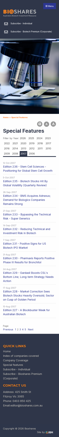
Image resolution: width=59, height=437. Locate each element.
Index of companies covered (21, 355)
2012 (31, 148)
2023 (48, 138)
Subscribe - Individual (16, 369)
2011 (40, 148)
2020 (23, 143)
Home (7, 351)
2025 (31, 138)
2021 (15, 143)
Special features (13, 364)
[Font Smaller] (46, 124)
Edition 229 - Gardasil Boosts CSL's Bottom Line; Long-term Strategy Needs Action (28, 277)
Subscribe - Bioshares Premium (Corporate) (22, 376)
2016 (7, 148)
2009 (7, 153)
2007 (23, 153)
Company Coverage (15, 360)
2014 (15, 148)
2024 (40, 138)
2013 (23, 148)
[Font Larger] (53, 124)
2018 (40, 143)
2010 (48, 148)
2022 (7, 143)
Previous (8, 329)
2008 (15, 153)
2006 (32, 153)
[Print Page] (39, 124)
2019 (31, 143)
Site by (41, 432)
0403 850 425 (22, 401)
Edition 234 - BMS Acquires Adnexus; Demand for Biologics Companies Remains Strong (27, 199)
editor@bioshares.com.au (26, 405)
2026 (23, 138)
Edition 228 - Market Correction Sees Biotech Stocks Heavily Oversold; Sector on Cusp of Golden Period (28, 295)
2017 (48, 143)
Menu (51, 6)
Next (30, 329)
